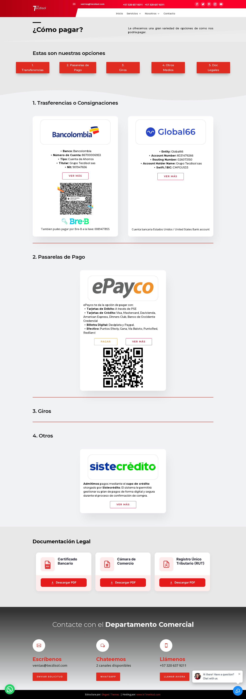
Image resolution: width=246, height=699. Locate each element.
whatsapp (108, 676)
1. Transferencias (33, 67)
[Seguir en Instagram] (215, 4)
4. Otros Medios (168, 67)
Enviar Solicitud (50, 676)
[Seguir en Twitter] (203, 4)
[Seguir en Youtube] (221, 4)
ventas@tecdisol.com (92, 4)
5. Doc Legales (213, 67)
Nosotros (150, 13)
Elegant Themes (111, 694)
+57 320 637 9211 (133, 4)
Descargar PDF (66, 582)
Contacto (169, 13)
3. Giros (123, 67)
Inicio (119, 13)
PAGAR (106, 341)
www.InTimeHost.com (148, 694)
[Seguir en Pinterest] (209, 4)
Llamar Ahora (174, 676)
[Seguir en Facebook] (197, 4)
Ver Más (75, 175)
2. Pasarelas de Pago (78, 67)
